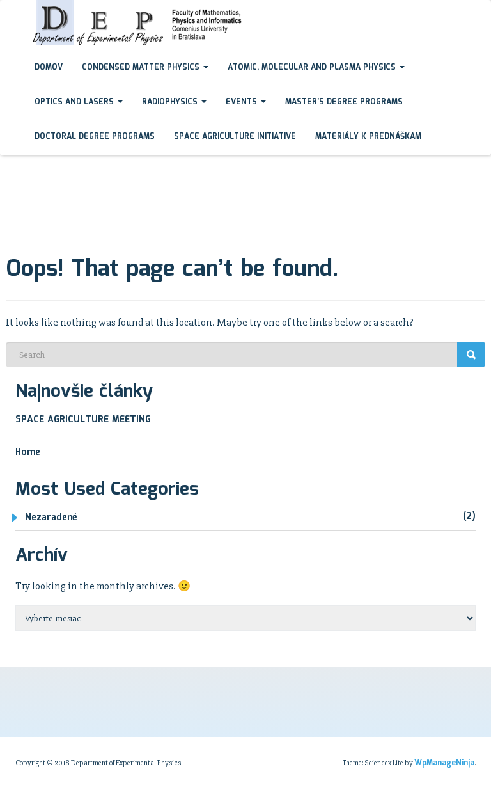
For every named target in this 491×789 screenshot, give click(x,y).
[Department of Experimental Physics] (15, 12)
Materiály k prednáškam (368, 137)
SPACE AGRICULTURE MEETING (83, 420)
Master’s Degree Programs (344, 102)
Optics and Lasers (75, 102)
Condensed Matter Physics (142, 67)
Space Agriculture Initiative (235, 137)
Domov (49, 67)
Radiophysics (171, 102)
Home (27, 452)
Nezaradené (51, 518)
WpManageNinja (444, 763)
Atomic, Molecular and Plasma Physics (313, 67)
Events (243, 102)
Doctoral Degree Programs (95, 137)
